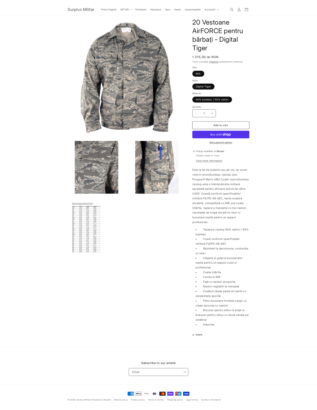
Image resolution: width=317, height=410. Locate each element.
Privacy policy (138, 400)
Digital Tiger (203, 86)
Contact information (211, 400)
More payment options (221, 142)
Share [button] (199, 334)
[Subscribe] (184, 372)
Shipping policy (175, 400)
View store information (209, 160)
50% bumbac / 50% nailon (212, 99)
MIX (198, 73)
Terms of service (156, 400)
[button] (126, 9)
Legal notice (192, 400)
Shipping (213, 62)
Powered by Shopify (101, 400)
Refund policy (121, 400)
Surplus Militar (83, 400)
